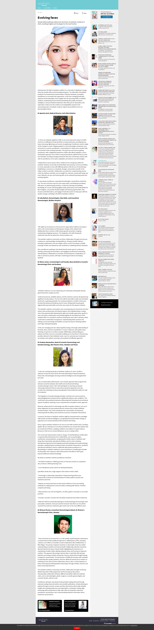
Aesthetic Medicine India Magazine (108, 619)
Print (76, 13)
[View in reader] (94, 18)
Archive (55, 8)
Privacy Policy (96, 620)
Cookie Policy (134, 625)
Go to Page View (106, 17)
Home (39, 8)
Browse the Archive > (106, 305)
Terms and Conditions (104, 620)
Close (77, 628)
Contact (90, 620)
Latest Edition (47, 8)
